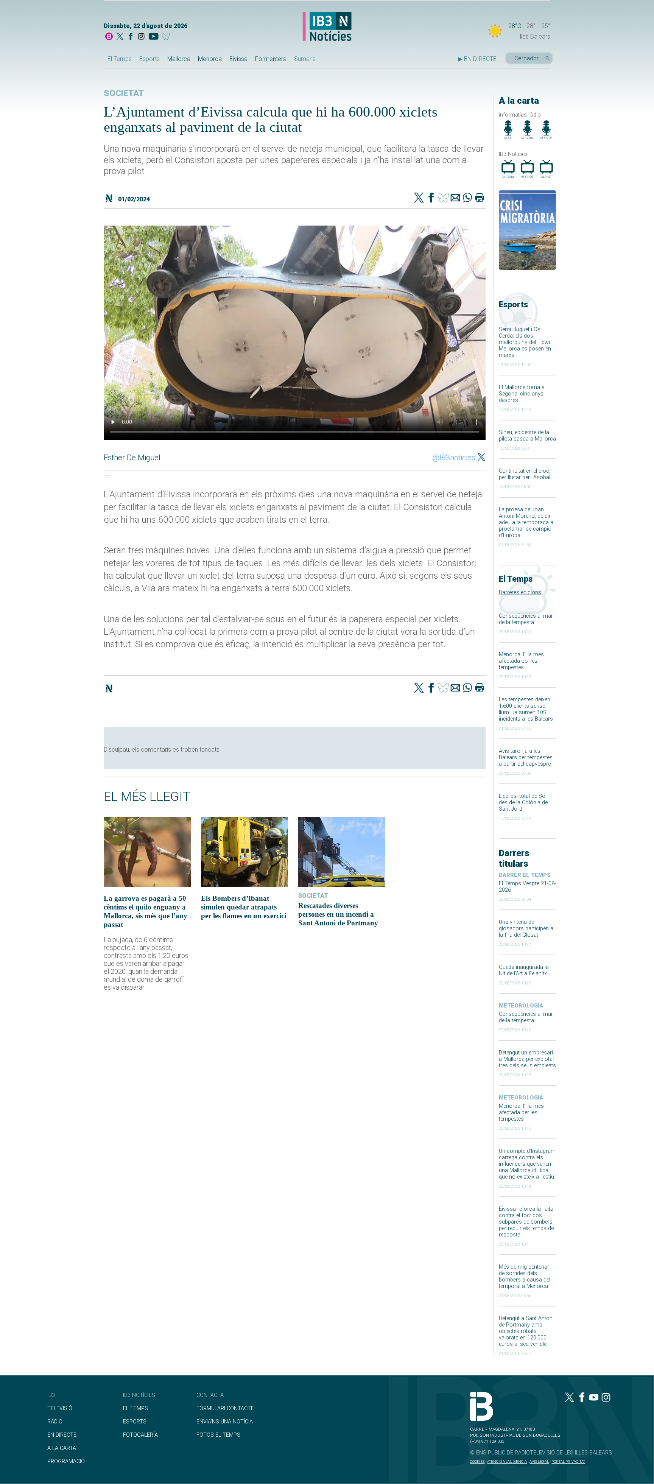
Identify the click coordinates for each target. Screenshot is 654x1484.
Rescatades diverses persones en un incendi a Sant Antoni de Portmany (338, 914)
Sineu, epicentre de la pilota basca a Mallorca (527, 435)
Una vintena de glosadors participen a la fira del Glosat (526, 928)
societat (124, 93)
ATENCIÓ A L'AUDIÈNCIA (507, 1461)
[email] (455, 198)
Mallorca (178, 58)
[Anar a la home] (109, 37)
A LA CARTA (61, 1448)
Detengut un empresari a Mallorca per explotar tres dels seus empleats (527, 1059)
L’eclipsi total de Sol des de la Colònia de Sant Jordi (523, 802)
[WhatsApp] (467, 198)
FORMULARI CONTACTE (225, 1408)
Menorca (210, 58)
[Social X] (120, 37)
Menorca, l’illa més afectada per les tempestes (521, 661)
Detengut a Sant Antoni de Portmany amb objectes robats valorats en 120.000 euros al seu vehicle (526, 1331)
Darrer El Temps (525, 875)
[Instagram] (141, 37)
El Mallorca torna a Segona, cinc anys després (522, 393)
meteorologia (521, 1006)
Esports (149, 58)
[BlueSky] (167, 37)
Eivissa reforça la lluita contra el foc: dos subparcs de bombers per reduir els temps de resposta (526, 1222)
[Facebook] (130, 37)
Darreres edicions (520, 592)
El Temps (119, 58)
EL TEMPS (135, 1408)
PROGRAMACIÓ (66, 1461)
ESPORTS (134, 1422)
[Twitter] (419, 198)
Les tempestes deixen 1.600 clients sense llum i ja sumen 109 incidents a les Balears (526, 709)
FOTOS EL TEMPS (218, 1435)
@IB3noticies (454, 457)
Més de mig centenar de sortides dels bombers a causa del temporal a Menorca (524, 1276)
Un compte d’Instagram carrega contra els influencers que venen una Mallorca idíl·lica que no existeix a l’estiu (527, 1164)
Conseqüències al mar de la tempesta (526, 619)
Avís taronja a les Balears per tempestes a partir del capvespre (526, 757)
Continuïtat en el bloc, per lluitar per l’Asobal (524, 474)
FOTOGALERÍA (140, 1435)
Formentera (271, 58)
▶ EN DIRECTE (477, 58)
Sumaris (305, 58)
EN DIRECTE (61, 1435)
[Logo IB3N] (327, 27)
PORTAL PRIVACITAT (568, 1461)
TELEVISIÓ (59, 1408)
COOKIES (477, 1461)
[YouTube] (153, 37)
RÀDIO (54, 1422)
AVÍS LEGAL (539, 1461)
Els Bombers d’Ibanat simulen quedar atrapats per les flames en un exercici (243, 907)
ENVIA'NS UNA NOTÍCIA (224, 1422)
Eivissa (238, 58)
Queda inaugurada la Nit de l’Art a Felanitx (524, 970)
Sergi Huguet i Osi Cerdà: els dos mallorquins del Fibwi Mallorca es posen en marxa (525, 342)
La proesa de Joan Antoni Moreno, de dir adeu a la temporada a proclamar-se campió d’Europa (526, 522)
